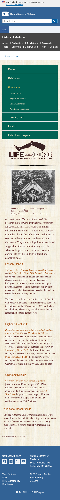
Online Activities (17, 103)
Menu (4, 29)
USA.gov (39, 492)
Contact (54, 46)
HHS (31, 492)
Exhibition (14, 78)
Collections (17, 43)
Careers (34, 481)
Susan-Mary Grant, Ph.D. (17, 350)
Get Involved (31, 46)
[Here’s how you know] (30, 3)
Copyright (16, 46)
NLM (18, 492)
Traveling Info (16, 117)
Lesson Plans (16, 93)
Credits (12, 126)
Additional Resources (19, 108)
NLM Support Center (40, 474)
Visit (44, 46)
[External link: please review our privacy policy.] (11, 461)
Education (14, 87)
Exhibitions (32, 43)
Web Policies (9, 474)
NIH (25, 492)
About (5, 43)
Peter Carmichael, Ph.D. (16, 356)
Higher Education (18, 98)
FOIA (4, 477)
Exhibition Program (19, 135)
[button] (54, 21)
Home (11, 69)
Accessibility (36, 477)
